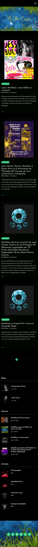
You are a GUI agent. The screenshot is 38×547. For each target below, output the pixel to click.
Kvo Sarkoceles (17, 544)
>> (27, 359)
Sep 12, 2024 (5, 162)
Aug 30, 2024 (5, 319)
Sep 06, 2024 (5, 238)
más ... (2, 111)
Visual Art (27, 544)
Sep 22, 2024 (5, 84)
